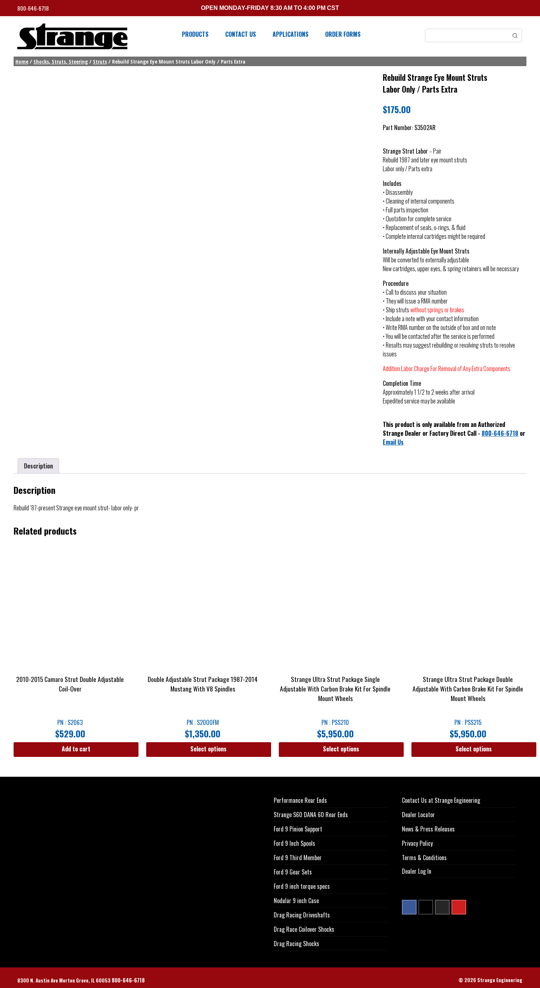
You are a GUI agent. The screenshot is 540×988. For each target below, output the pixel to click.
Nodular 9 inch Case (296, 900)
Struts (100, 61)
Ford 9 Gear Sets (293, 871)
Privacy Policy (417, 843)
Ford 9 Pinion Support (298, 828)
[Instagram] (442, 907)
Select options (208, 748)
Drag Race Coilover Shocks (304, 929)
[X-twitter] (425, 907)
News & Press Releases (428, 828)
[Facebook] (409, 907)
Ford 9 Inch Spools (294, 843)
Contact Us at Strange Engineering (441, 800)
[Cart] (520, 9)
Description (38, 465)
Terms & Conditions (424, 857)
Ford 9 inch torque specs (302, 886)
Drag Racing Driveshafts (302, 914)
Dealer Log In (416, 871)
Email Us (393, 442)
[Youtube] (458, 907)
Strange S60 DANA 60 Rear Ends (311, 814)
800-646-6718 (33, 8)
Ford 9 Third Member (298, 857)
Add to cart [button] (76, 748)
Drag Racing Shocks (296, 943)
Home (21, 61)
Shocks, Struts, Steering (60, 61)
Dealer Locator (418, 814)
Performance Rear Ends (300, 800)
